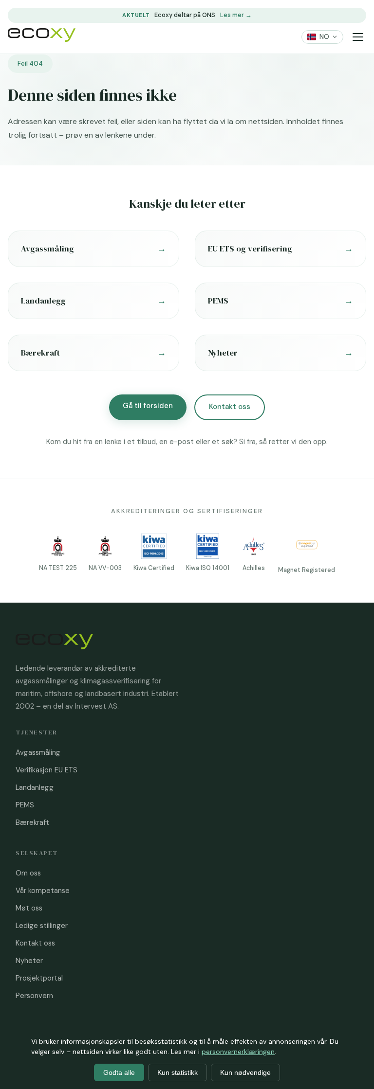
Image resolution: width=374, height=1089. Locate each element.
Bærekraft (32, 822)
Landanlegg (35, 787)
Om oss (28, 873)
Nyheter (29, 960)
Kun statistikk (177, 1072)
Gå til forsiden (148, 406)
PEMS (25, 805)
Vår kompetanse (43, 890)
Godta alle (119, 1072)
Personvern (34, 995)
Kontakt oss (229, 406)
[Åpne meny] (357, 37)
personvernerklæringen (238, 1051)
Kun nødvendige (245, 1072)
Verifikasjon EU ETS (46, 770)
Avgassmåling (38, 752)
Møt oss (29, 908)
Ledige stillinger (42, 925)
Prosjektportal (39, 978)
